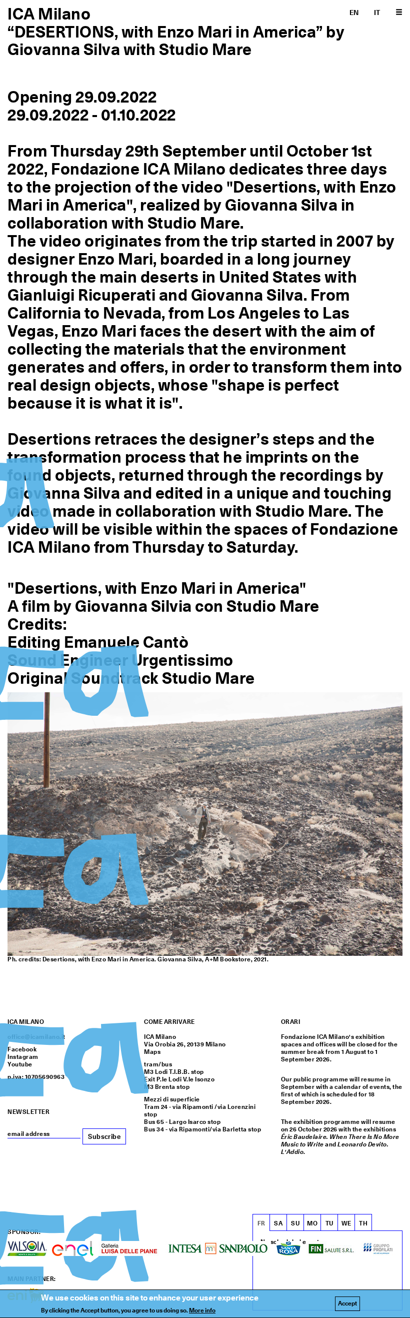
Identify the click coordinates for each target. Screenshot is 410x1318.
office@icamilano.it (37, 1037)
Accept (347, 1303)
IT (377, 12)
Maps (152, 1052)
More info (202, 1310)
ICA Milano (49, 14)
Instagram (23, 1057)
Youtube (20, 1064)
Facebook (22, 1049)
